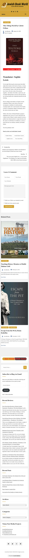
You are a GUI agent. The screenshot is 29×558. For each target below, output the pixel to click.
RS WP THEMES (16, 555)
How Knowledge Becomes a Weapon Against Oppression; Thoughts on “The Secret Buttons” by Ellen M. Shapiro (14, 407)
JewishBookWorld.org (7, 531)
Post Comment (8, 206)
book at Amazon (11, 69)
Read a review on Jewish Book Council (12, 131)
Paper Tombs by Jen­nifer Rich (8, 489)
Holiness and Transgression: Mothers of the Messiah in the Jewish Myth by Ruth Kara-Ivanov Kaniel (14, 150)
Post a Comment (8, 33)
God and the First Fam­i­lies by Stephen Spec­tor (12, 492)
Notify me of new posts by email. (12, 203)
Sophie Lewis (10, 138)
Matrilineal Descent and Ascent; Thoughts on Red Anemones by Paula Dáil (13, 431)
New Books (6, 22)
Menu (3, 14)
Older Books (13, 327)
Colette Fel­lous (8, 135)
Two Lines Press (18, 138)
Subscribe (6, 390)
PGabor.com (13, 534)
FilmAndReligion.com (7, 532)
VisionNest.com (7, 534)
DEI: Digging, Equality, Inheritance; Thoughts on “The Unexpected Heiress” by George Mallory (14, 443)
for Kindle (18, 69)
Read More (3, 277)
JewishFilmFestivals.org (7, 529)
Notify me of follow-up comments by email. (14, 200)
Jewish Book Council (19, 135)
